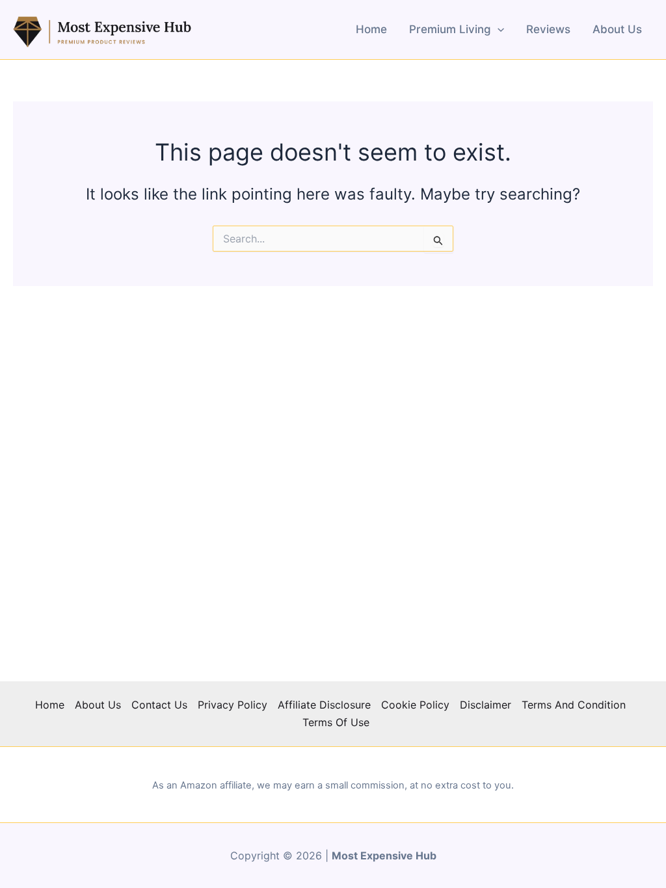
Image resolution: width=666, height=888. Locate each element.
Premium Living (450, 29)
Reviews (548, 29)
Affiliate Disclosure (324, 704)
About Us (617, 29)
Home (371, 29)
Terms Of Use (335, 722)
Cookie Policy (415, 704)
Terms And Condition (574, 704)
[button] (497, 29)
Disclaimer (485, 704)
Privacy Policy (232, 704)
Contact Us (159, 704)
